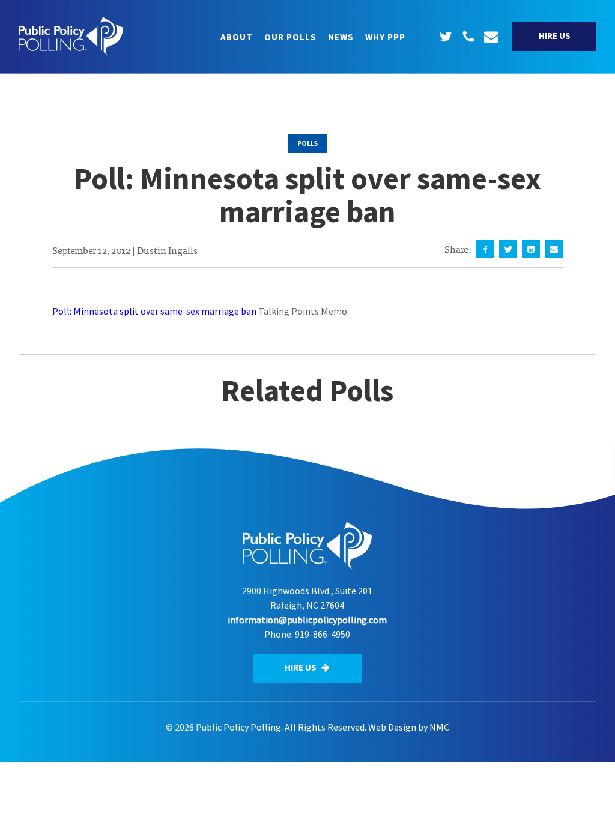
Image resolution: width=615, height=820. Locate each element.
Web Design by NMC (408, 727)
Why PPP (385, 36)
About (236, 36)
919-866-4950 (322, 634)
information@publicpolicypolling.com (307, 619)
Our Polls (290, 36)
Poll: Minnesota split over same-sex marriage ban (154, 311)
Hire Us (555, 35)
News (341, 36)
